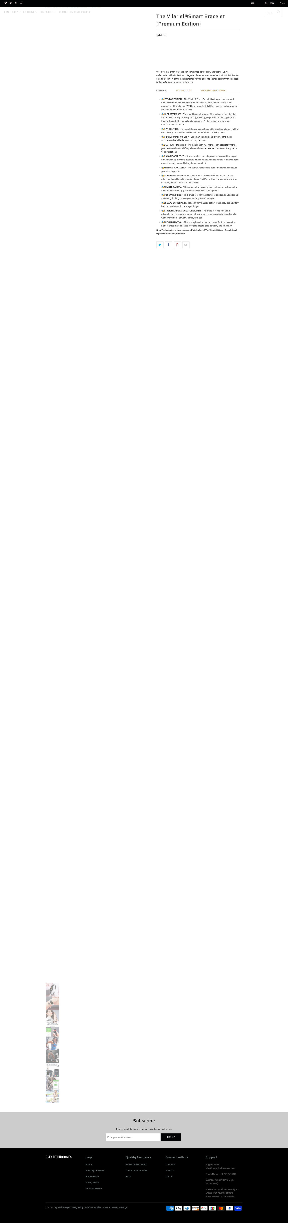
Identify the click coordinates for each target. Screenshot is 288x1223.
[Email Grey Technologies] (20, 3)
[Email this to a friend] (186, 244)
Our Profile (47, 12)
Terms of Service (94, 1188)
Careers (169, 1176)
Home (7, 12)
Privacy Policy (92, 1182)
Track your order (80, 12)
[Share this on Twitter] (160, 244)
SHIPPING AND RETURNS (213, 90)
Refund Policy (92, 1176)
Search (89, 1164)
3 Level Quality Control (136, 1164)
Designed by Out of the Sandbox (87, 1207)
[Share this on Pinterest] (177, 244)
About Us (170, 1170)
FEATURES (161, 90)
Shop (15, 12)
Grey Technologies (145, 11)
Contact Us (171, 1164)
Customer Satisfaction (136, 1170)
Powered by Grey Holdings (115, 1207)
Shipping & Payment (95, 1170)
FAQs (128, 1176)
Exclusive (29, 12)
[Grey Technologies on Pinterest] (10, 3)
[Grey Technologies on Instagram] (15, 3)
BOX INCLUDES (183, 90)
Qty (158, 56)
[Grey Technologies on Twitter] (5, 3)
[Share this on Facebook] (168, 244)
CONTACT (63, 12)
